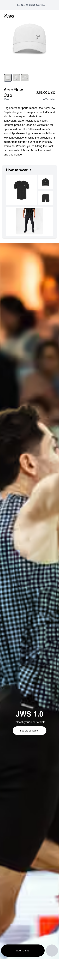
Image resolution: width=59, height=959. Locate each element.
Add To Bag (22, 950)
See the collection (29, 730)
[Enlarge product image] (7, 77)
